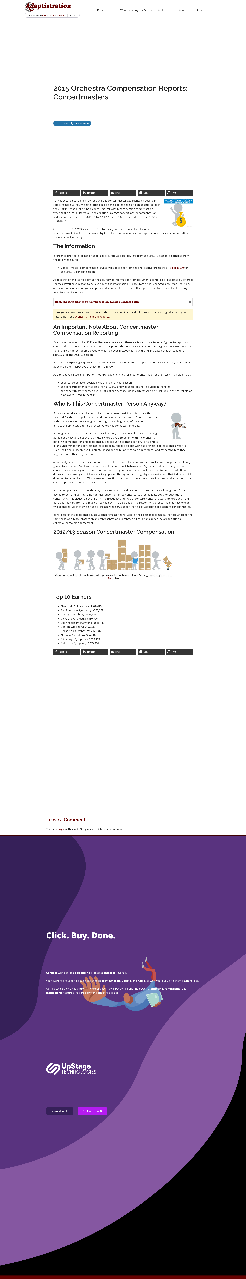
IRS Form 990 (176, 267)
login (62, 829)
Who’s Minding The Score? (136, 10)
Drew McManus (81, 123)
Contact (202, 10)
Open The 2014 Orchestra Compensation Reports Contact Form (97, 302)
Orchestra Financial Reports (92, 316)
